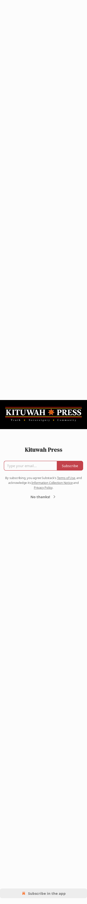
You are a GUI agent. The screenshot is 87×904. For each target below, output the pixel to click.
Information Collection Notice (51, 482)
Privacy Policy (43, 487)
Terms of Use (66, 478)
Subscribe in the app (47, 893)
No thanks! (40, 496)
